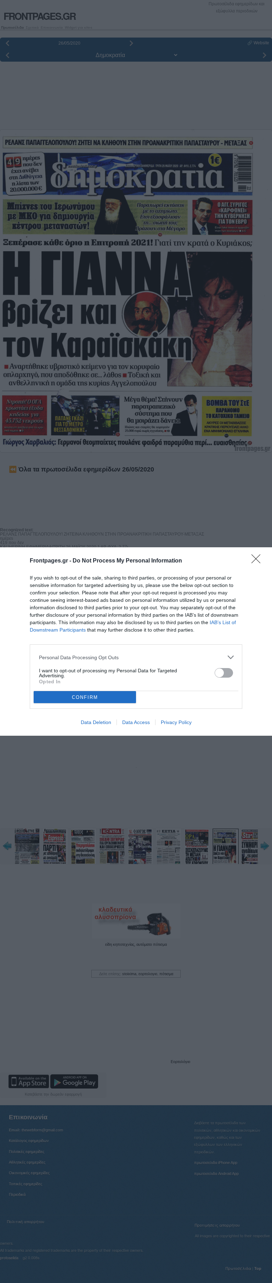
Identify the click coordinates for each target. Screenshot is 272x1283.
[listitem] (136, 657)
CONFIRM (85, 697)
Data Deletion (96, 722)
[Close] (258, 561)
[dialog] (136, 641)
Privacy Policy (176, 722)
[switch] (224, 673)
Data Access (136, 722)
